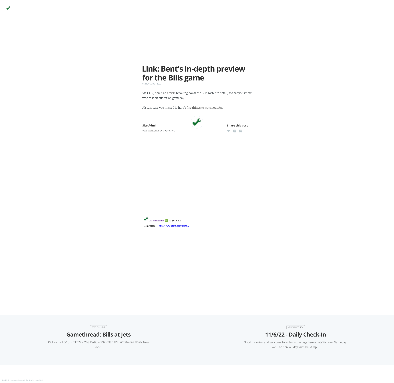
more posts (153, 130)
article (171, 93)
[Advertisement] (197, 42)
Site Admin (149, 125)
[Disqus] (197, 173)
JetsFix (5, 380)
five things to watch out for (204, 107)
